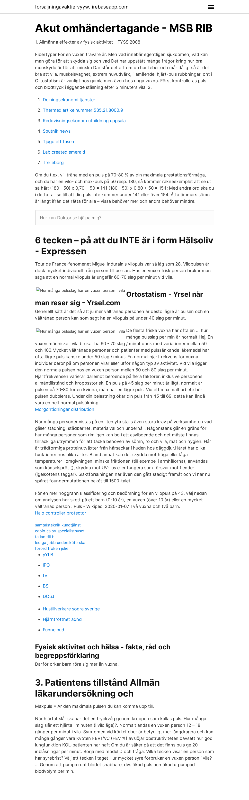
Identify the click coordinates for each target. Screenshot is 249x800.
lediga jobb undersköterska (60, 542)
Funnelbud (53, 629)
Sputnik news (57, 131)
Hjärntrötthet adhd (62, 619)
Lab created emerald (64, 152)
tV (45, 575)
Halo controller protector (60, 512)
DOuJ (48, 596)
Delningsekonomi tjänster (69, 99)
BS (45, 586)
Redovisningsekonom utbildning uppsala (84, 120)
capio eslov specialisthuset (60, 530)
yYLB (48, 554)
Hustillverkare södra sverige (71, 608)
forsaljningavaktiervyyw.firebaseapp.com (81, 6)
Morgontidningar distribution (64, 409)
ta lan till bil (45, 536)
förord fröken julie (51, 548)
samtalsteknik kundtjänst (58, 525)
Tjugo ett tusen (58, 141)
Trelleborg (53, 162)
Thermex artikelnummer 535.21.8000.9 (83, 110)
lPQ (46, 565)
